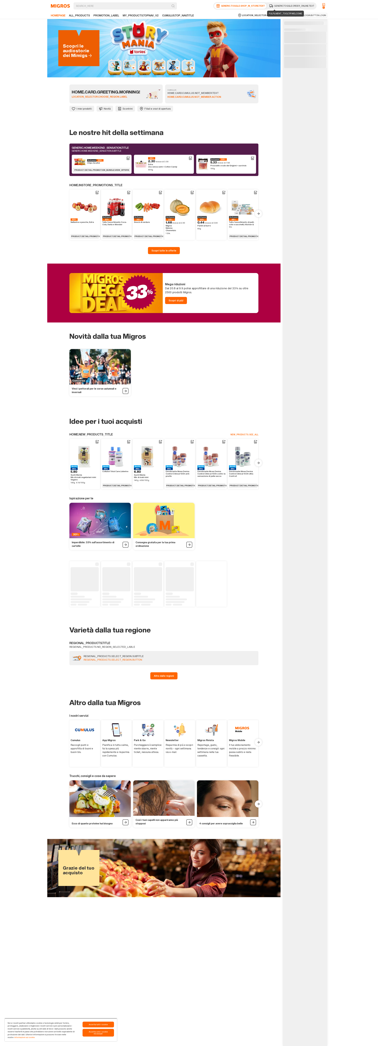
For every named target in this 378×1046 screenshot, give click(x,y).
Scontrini (128, 108)
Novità (107, 108)
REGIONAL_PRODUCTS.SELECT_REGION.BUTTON (113, 659)
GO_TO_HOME (60, 6)
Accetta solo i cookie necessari (98, 1032)
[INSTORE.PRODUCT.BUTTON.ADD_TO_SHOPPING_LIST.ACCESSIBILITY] (128, 158)
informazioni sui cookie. (24, 1037)
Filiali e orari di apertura (157, 108)
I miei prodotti (84, 108)
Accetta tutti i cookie (98, 1024)
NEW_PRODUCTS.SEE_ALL (244, 434)
